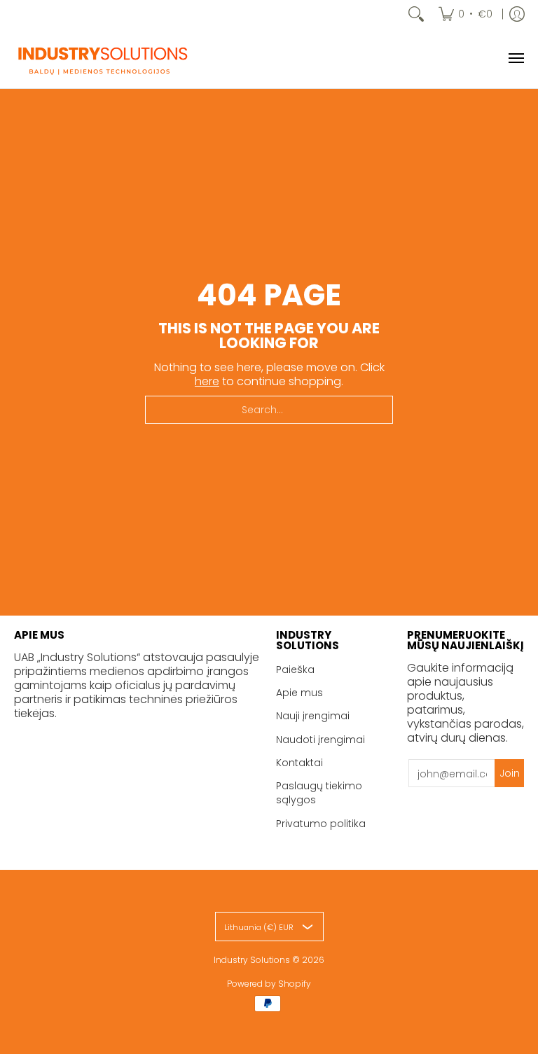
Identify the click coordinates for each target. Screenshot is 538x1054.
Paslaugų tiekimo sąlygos (319, 793)
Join (509, 773)
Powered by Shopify (269, 984)
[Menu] (515, 58)
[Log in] (517, 14)
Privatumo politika (321, 824)
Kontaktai (299, 763)
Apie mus (299, 693)
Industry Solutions (252, 960)
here (207, 381)
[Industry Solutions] (101, 58)
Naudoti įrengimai (320, 740)
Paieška (295, 670)
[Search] (416, 14)
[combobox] (269, 410)
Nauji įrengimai (313, 716)
